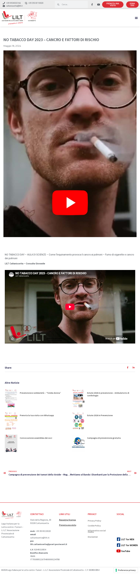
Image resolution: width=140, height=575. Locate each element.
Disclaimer (93, 536)
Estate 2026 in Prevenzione (100, 415)
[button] (136, 18)
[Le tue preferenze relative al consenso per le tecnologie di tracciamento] (126, 570)
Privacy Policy (94, 520)
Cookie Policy (94, 525)
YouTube (125, 551)
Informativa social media (97, 531)
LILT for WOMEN (129, 545)
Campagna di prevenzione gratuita (104, 438)
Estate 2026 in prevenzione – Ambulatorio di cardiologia (108, 394)
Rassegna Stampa (67, 519)
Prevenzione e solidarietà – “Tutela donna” (40, 392)
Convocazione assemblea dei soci (36, 438)
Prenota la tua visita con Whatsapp (37, 415)
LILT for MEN (127, 539)
